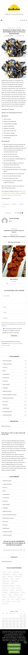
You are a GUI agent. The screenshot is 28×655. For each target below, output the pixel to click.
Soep (12, 599)
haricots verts (5, 583)
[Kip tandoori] (14, 261)
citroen (4, 576)
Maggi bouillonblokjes (14, 592)
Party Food (14, 401)
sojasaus (17, 599)
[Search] (26, 20)
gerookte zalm (14, 581)
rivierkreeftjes (12, 596)
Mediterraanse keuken (14, 398)
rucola (19, 596)
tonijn (13, 601)
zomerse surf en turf (9, 195)
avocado (4, 572)
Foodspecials (14, 377)
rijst (21, 594)
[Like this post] (16, 213)
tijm (4, 206)
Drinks (14, 370)
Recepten (14, 404)
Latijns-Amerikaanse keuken (14, 394)
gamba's (17, 578)
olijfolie (10, 594)
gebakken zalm (5, 581)
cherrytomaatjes (6, 574)
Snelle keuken (14, 408)
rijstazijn (21, 204)
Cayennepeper (16, 572)
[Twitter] (22, 20)
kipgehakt (18, 587)
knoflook (12, 590)
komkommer (19, 590)
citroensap (10, 576)
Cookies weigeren (14, 648)
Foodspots (14, 381)
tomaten (8, 601)
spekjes (23, 599)
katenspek (18, 585)
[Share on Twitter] (19, 213)
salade (3, 599)
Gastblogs (14, 387)
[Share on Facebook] (17, 213)
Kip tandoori (14, 279)
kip (8, 587)
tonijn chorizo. (17, 195)
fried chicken (5, 578)
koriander (4, 592)
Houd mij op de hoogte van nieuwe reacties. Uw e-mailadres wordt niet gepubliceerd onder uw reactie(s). (12, 330)
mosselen (14, 204)
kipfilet (12, 587)
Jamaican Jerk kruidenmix (8, 585)
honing (12, 583)
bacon (9, 572)
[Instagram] (24, 20)
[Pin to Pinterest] (20, 213)
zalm (18, 601)
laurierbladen (6, 204)
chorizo (20, 574)
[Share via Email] (22, 213)
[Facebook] (20, 20)
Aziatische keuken (14, 360)
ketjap (3, 587)
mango (22, 592)
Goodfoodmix (9, 35)
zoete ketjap (5, 603)
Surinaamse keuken (14, 411)
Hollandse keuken (14, 391)
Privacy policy (14, 651)
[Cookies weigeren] (25, 642)
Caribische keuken (14, 364)
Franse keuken (14, 384)
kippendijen (4, 590)
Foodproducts (14, 374)
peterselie (16, 594)
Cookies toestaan (14, 644)
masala (4, 594)
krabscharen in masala (9, 193)
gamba (11, 578)
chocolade (14, 574)
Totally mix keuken (14, 415)
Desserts (14, 367)
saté (8, 599)
